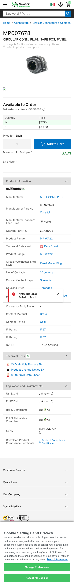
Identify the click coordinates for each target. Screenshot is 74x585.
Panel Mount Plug (51, 263)
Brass (43, 314)
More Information (57, 559)
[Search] (68, 14)
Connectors (21, 22)
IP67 (43, 329)
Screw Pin (46, 280)
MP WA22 (46, 238)
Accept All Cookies (37, 578)
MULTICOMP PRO (51, 197)
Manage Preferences (37, 567)
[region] (37, 553)
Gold (43, 321)
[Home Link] (26, 4)
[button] (5, 4)
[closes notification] (58, 293)
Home (6, 22)
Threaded (46, 287)
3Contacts (46, 272)
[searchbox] (34, 14)
